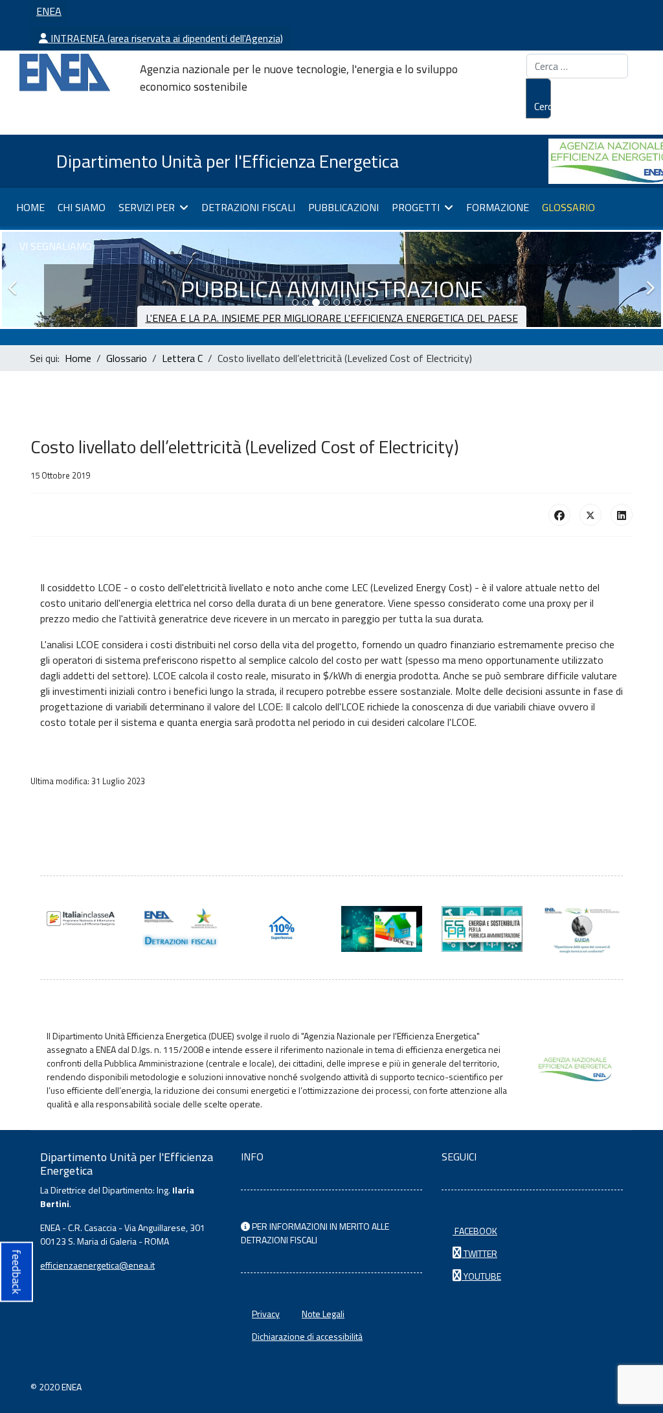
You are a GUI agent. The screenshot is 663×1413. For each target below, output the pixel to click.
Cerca (542, 106)
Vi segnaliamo (55, 246)
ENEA (49, 11)
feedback (16, 1271)
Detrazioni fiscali (248, 207)
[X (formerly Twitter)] (590, 515)
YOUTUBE (481, 1276)
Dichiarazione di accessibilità (307, 1336)
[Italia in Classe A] (80, 918)
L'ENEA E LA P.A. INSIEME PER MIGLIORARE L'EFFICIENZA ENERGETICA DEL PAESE (332, 318)
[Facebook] (559, 515)
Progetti (416, 207)
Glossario (568, 207)
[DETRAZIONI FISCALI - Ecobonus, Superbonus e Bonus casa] (281, 929)
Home (30, 207)
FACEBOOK (475, 1231)
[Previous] (15, 279)
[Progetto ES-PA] (482, 929)
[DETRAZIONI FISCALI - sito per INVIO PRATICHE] (180, 929)
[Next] (648, 279)
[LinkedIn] (622, 515)
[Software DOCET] (381, 929)
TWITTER (479, 1253)
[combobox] (577, 66)
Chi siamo (82, 207)
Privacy (266, 1313)
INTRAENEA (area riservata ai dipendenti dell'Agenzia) (165, 38)
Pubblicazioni (343, 207)
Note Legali (323, 1313)
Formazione (497, 207)
